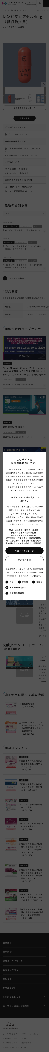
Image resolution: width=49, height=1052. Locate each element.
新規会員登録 (24, 559)
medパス (17, 513)
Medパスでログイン (24, 550)
